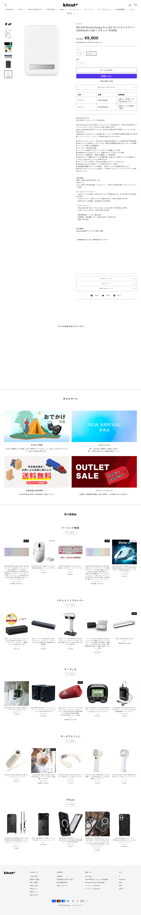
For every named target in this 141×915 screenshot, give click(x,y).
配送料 (81, 42)
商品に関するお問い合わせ (106, 87)
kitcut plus (88, 876)
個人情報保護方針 (62, 882)
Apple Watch (35, 9)
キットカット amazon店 (92, 888)
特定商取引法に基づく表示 (65, 879)
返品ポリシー (34, 892)
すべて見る (70, 532)
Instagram (122, 879)
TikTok (121, 888)
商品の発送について (106, 288)
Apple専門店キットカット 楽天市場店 (96, 879)
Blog (120, 882)
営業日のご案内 (34, 879)
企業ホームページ (62, 885)
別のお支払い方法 (106, 81)
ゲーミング (88, 9)
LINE (120, 885)
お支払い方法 (34, 885)
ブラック (81, 53)
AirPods (51, 9)
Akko (70, 13)
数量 (77, 59)
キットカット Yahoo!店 (92, 885)
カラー (78, 49)
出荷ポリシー (34, 888)
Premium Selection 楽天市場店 (95, 882)
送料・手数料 (34, 882)
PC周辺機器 (120, 9)
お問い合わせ (34, 895)
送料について (106, 283)
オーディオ (74, 9)
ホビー (132, 9)
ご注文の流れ (34, 876)
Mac (62, 9)
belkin (79, 23)
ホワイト (91, 53)
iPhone (10, 9)
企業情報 (59, 876)
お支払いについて (107, 278)
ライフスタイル (104, 9)
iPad (20, 9)
